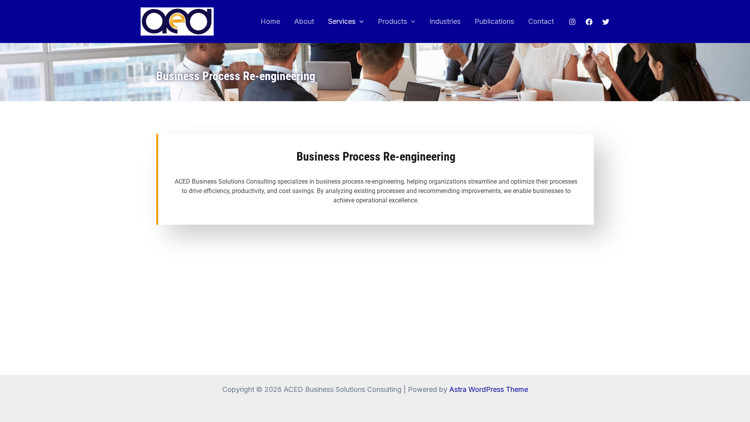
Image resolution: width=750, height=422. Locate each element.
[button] (359, 21)
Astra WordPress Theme (488, 389)
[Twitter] (605, 21)
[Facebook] (589, 21)
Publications (494, 21)
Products (392, 21)
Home (270, 21)
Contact (541, 21)
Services (341, 21)
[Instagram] (572, 21)
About (304, 21)
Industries (445, 21)
